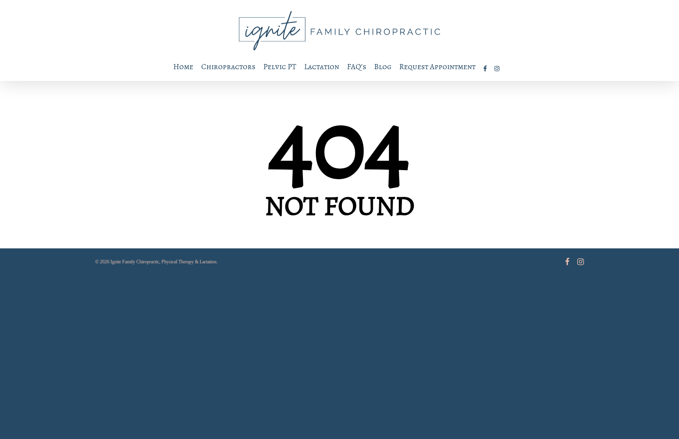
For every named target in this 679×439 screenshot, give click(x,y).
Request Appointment (437, 67)
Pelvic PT (279, 67)
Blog (382, 67)
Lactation (321, 67)
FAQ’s (356, 67)
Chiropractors (228, 67)
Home (183, 67)
